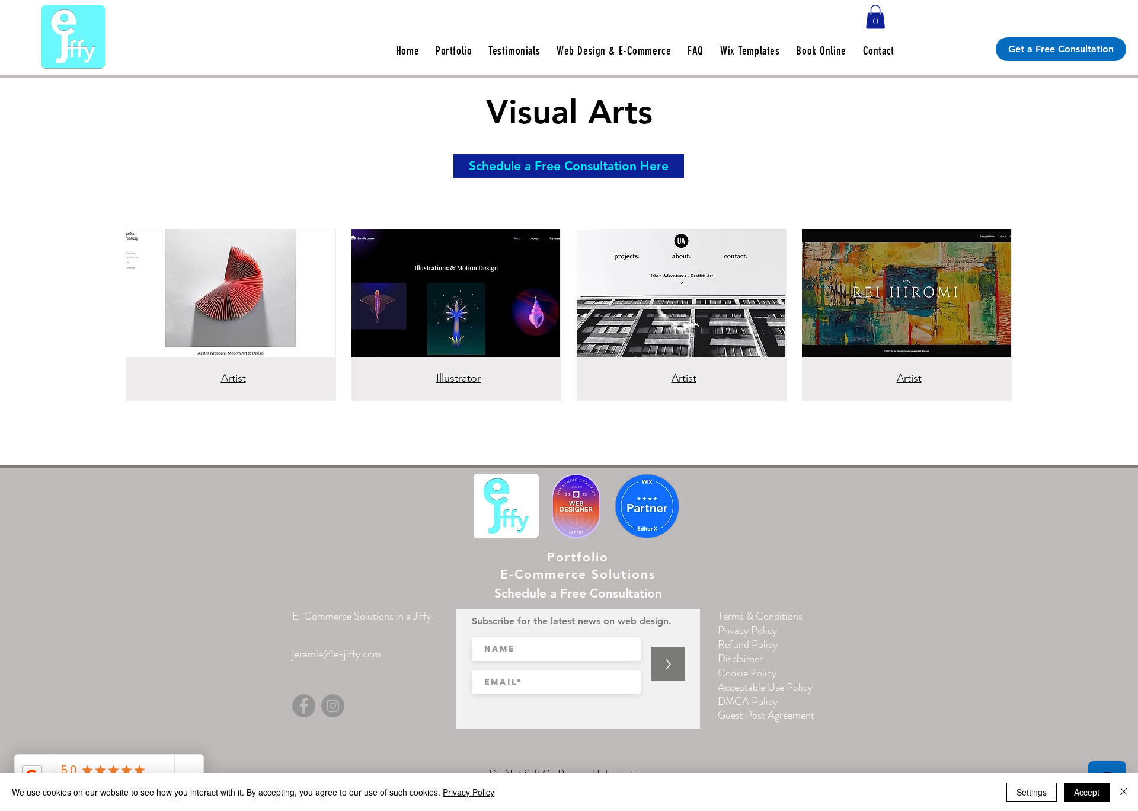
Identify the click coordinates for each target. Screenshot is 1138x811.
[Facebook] (303, 705)
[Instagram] (332, 705)
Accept (1086, 792)
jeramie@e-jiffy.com (336, 654)
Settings (1031, 792)
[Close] (1124, 792)
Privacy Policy (468, 792)
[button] (875, 17)
